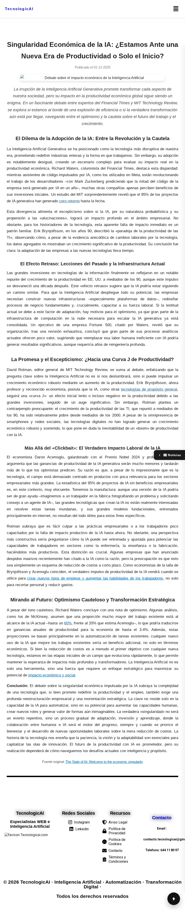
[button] (175, 9)
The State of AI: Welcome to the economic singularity (104, 762)
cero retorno (69, 201)
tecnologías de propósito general (149, 389)
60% (68, 623)
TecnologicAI (19, 9)
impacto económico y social (51, 675)
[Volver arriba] (173, 898)
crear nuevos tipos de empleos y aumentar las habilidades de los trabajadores (95, 578)
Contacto (162, 817)
